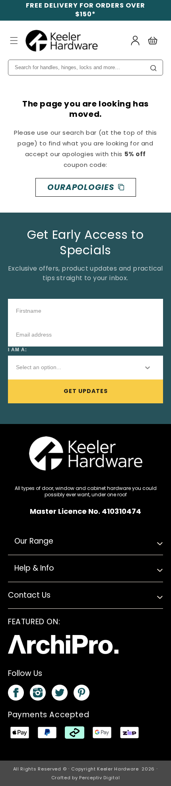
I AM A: (17, 349)
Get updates (86, 391)
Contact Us (29, 595)
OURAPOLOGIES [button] (80, 187)
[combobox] (73, 367)
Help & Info (34, 568)
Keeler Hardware (118, 769)
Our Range (33, 541)
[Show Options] (147, 367)
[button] (14, 41)
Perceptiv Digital (99, 777)
